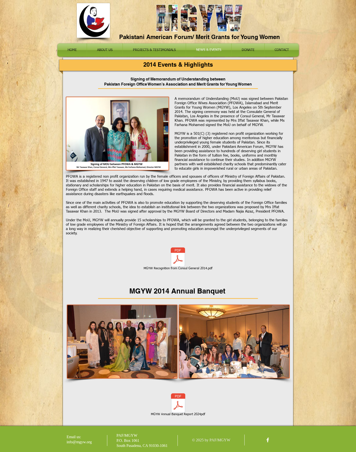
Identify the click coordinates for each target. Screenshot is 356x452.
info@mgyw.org (79, 442)
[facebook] (268, 440)
